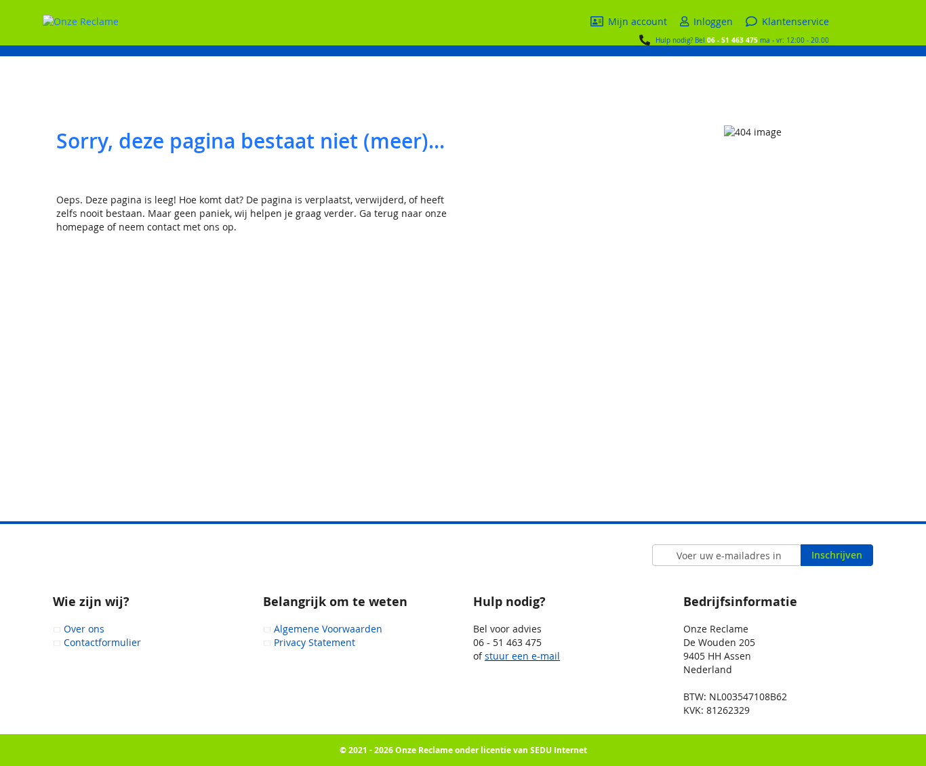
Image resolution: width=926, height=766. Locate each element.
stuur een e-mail (522, 655)
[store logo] (81, 21)
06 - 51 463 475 (732, 40)
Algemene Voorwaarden (328, 628)
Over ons (84, 628)
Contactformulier (102, 642)
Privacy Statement (314, 642)
